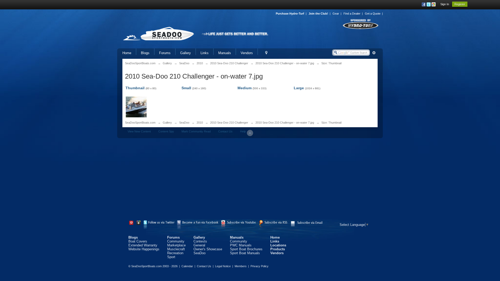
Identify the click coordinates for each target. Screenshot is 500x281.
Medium (245, 88)
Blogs (145, 53)
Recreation (175, 253)
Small (186, 88)
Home (126, 53)
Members (241, 266)
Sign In (444, 4)
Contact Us (225, 131)
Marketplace (176, 245)
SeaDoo (184, 122)
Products (277, 249)
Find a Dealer (351, 13)
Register (459, 4)
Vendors (247, 53)
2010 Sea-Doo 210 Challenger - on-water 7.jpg (284, 122)
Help (243, 131)
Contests (200, 241)
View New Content (139, 131)
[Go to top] (250, 133)
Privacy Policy (259, 266)
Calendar (187, 266)
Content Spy (166, 131)
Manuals (224, 53)
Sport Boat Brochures (246, 249)
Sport (171, 257)
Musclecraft (176, 249)
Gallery (185, 53)
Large (299, 88)
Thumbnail (135, 88)
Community (175, 241)
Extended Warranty (142, 245)
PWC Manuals (241, 245)
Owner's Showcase (207, 249)
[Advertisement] (250, 179)
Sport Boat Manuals (245, 253)
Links (205, 53)
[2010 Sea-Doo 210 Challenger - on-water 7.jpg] (136, 106)
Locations (278, 245)
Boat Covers (137, 241)
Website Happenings (143, 249)
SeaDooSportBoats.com (140, 122)
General (199, 245)
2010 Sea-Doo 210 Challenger (229, 122)
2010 (200, 122)
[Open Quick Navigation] (266, 53)
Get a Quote (372, 13)
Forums (165, 53)
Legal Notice (223, 266)
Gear (336, 13)
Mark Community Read (196, 131)
